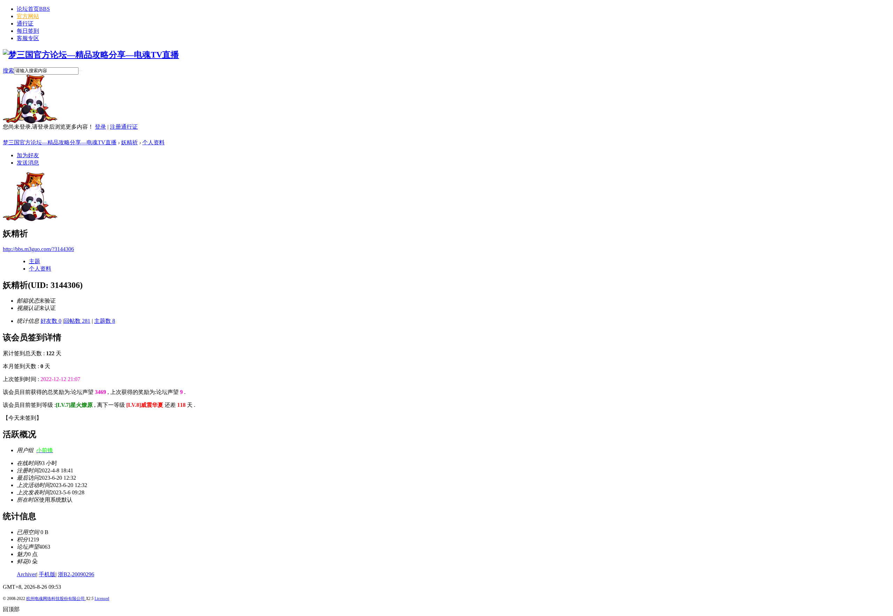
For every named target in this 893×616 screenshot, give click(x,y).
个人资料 (153, 142)
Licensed (102, 598)
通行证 (25, 23)
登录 (100, 127)
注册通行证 (124, 127)
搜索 (8, 71)
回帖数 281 (77, 321)
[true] (80, 70)
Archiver (26, 574)
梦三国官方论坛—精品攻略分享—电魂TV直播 (60, 142)
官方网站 (28, 16)
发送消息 (28, 163)
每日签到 (28, 31)
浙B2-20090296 (76, 574)
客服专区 (28, 38)
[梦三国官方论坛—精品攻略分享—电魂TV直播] (91, 54)
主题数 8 (104, 321)
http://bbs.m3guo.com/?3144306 (38, 249)
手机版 (47, 574)
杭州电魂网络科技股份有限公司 (56, 598)
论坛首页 (33, 9)
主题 (34, 261)
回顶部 (11, 609)
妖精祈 (129, 142)
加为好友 (28, 155)
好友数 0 (50, 321)
